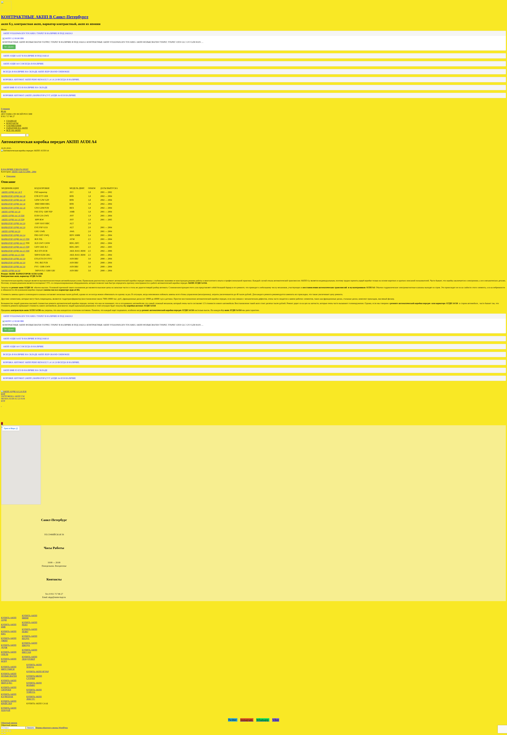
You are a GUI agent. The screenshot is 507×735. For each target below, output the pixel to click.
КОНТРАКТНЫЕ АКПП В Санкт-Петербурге (44, 16)
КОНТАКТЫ (12, 123)
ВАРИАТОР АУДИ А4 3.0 (13, 259)
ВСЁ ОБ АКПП (13, 130)
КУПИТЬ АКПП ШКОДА (29, 644)
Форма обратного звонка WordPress (52, 728)
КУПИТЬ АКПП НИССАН (29, 651)
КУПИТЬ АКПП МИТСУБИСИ (8, 668)
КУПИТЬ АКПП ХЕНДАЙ (8, 709)
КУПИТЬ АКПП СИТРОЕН (8, 688)
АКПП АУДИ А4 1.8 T (11, 192)
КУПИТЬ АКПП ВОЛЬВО (34, 684)
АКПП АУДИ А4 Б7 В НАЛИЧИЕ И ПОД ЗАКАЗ (26, 56)
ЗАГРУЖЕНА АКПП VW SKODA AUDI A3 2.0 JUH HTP (13, 398)
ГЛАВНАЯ (11, 121)
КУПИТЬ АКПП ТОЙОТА (34, 691)
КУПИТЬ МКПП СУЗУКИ (34, 677)
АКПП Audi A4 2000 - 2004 (23, 172)
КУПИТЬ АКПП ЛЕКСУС (34, 698)
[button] (253, 274)
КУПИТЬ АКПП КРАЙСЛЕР (8, 702)
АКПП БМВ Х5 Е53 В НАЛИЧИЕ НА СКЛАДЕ (25, 87)
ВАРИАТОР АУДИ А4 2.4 (13, 235)
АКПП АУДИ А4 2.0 (10, 231)
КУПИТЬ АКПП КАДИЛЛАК (8, 695)
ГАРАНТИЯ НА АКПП (17, 128)
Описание (10, 176)
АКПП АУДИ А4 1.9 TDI (12, 216)
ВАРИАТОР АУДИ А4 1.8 (13, 196)
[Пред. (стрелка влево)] (2, 733)
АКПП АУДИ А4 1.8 (10, 212)
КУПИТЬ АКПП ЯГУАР (37, 671)
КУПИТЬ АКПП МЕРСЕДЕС (8, 681)
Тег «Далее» (9, 47)
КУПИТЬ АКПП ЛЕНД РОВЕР (29, 658)
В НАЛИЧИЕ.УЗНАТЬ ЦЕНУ (15, 169)
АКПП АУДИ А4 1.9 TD (12, 220)
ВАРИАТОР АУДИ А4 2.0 (13, 223)
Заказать (30, 728)
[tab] (256, 176)
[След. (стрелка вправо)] (5, 733)
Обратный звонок (9, 723)
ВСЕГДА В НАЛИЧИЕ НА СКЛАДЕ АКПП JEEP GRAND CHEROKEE (36, 72)
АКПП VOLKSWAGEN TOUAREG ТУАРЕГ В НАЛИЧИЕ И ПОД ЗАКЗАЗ (37, 33)
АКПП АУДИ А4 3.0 (10, 270)
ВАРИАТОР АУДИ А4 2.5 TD (15, 247)
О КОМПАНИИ (13, 126)
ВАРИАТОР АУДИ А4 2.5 (13, 243)
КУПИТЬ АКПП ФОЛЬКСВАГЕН (9, 675)
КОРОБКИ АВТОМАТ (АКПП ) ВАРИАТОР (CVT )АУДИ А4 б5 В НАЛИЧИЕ (39, 95)
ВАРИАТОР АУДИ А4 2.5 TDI (15, 239)
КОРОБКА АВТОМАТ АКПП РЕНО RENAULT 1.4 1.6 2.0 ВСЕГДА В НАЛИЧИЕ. (41, 79)
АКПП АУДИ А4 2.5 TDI (12, 255)
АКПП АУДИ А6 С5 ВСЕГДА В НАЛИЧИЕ (23, 64)
